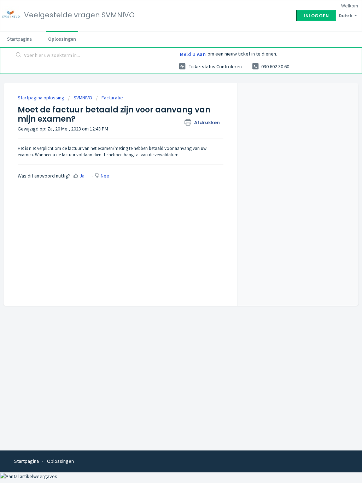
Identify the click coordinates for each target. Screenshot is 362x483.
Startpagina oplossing (41, 97)
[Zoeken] (18, 55)
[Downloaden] (168, 150)
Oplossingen (62, 39)
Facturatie (112, 97)
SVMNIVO (83, 97)
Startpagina (19, 39)
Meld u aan (193, 54)
